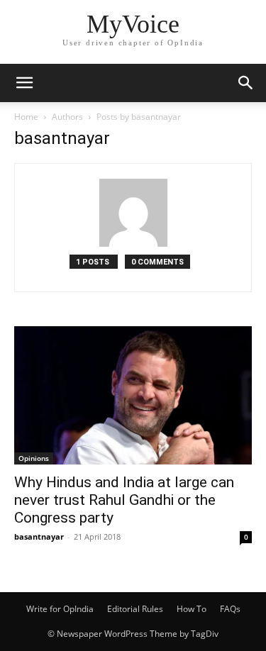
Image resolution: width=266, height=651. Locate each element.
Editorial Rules (135, 609)
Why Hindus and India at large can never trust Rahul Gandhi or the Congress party (124, 500)
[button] (24, 83)
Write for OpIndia (60, 609)
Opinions (33, 458)
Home (26, 117)
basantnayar (39, 536)
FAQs (230, 609)
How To (191, 609)
